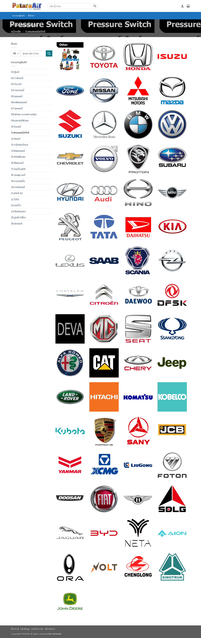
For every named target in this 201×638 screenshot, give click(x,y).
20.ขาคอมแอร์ (18, 187)
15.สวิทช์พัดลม (18, 157)
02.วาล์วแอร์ (17, 78)
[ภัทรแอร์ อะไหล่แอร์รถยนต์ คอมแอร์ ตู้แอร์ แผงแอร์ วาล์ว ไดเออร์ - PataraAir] (26, 6)
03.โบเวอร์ (16, 84)
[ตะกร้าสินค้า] (188, 6)
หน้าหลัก (16, 31)
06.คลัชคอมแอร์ (19, 102)
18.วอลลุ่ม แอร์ (18, 175)
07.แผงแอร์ (17, 108)
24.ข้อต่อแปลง (18, 211)
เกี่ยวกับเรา (50, 629)
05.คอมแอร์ (16, 96)
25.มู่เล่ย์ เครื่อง (18, 217)
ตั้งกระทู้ (15, 629)
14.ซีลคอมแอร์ (18, 151)
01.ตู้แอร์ (15, 72)
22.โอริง (15, 199)
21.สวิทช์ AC (17, 193)
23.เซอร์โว (16, 205)
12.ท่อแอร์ (15, 139)
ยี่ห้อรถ (31, 15)
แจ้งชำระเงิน (37, 629)
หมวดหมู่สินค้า (19, 15)
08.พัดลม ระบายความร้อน (24, 114)
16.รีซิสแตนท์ (17, 163)
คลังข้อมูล (25, 629)
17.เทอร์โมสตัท (18, 169)
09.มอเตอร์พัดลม (20, 120)
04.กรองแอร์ (17, 90)
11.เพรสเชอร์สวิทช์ (20, 132)
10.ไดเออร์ (16, 126)
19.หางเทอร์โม (18, 181)
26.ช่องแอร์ (16, 223)
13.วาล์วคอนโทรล (19, 145)
